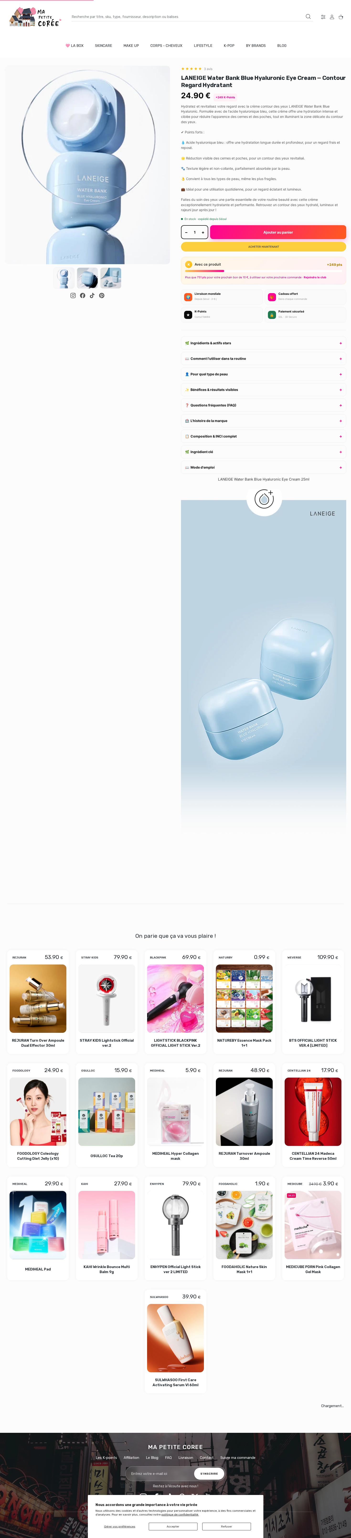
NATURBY (226, 957)
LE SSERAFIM (159, 1297)
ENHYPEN (157, 1184)
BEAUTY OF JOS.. (295, 1299)
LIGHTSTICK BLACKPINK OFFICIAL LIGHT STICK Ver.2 (175, 1042)
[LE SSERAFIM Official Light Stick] (175, 1338)
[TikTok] (92, 295)
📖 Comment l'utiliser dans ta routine (215, 358)
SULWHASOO (21, 1297)
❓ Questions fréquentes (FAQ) (210, 405)
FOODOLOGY (21, 1070)
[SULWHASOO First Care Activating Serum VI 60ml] (38, 1338)
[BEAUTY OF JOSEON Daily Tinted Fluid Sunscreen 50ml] (72, 1455)
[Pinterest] (101, 295)
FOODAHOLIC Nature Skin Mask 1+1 (244, 1269)
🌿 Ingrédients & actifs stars (208, 343)
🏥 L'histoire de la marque (206, 421)
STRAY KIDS (89, 957)
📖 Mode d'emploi (200, 467)
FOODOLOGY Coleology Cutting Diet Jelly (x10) (38, 1156)
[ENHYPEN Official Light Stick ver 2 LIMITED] (175, 1225)
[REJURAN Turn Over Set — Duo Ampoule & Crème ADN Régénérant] (141, 1455)
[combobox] (192, 16)
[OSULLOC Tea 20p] (106, 1112)
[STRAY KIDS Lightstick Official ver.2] (106, 998)
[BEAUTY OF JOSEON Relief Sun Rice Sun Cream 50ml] (313, 1342)
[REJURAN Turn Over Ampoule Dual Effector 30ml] (38, 998)
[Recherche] (308, 16)
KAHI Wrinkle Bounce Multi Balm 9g (107, 1269)
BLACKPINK (158, 957)
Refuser (226, 1526)
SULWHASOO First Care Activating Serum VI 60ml (38, 1384)
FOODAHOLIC (228, 1184)
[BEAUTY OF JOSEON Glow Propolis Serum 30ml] (278, 1455)
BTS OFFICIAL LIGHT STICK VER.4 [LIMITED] (313, 1042)
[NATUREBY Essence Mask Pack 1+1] (244, 998)
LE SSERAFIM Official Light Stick (175, 1384)
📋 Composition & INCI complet (211, 436)
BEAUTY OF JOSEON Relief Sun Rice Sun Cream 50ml (313, 1386)
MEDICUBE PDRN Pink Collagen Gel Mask (313, 1269)
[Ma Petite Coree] (35, 17)
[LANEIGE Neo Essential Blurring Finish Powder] (209, 1455)
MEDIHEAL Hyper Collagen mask (175, 1156)
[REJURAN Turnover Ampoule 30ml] (244, 1112)
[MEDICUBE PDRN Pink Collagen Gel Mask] (313, 1225)
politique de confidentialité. (180, 1514)
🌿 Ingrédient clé (199, 452)
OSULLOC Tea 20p (106, 1156)
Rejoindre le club (315, 277)
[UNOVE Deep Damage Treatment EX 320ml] (106, 1338)
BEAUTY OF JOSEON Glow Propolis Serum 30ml (278, 1502)
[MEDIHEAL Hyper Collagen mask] (175, 1112)
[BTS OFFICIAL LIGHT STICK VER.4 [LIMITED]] (313, 998)
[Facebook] (82, 295)
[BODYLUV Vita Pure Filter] (244, 1338)
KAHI (84, 1184)
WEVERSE (294, 957)
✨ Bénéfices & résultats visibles (211, 390)
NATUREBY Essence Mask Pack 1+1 (244, 1042)
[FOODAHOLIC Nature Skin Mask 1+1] (244, 1225)
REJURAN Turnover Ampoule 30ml (244, 1156)
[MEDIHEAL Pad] (38, 1225)
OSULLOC (88, 1070)
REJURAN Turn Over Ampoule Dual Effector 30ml (38, 1042)
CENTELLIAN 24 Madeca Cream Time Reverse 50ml (313, 1156)
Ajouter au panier (278, 232)
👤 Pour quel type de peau (206, 374)
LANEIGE (190, 1414)
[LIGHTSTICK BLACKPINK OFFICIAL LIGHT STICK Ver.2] (175, 998)
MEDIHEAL (157, 1070)
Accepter (173, 1526)
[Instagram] (73, 295)
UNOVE (86, 1297)
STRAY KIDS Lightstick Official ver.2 (107, 1042)
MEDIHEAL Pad (38, 1269)
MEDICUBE (295, 1184)
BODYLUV (225, 1297)
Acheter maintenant (263, 246)
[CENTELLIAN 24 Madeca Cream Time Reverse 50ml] (313, 1112)
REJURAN (19, 957)
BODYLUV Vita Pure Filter (244, 1384)
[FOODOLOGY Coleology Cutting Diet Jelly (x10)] (38, 1112)
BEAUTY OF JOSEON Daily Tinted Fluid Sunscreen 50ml (72, 1502)
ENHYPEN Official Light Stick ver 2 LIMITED (175, 1269)
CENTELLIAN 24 (299, 1070)
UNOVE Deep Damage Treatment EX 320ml (107, 1384)
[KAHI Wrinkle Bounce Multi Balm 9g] (106, 1225)
